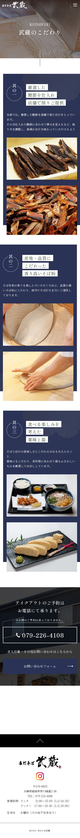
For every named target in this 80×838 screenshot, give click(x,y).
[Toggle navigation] (75, 4)
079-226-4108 (43, 635)
